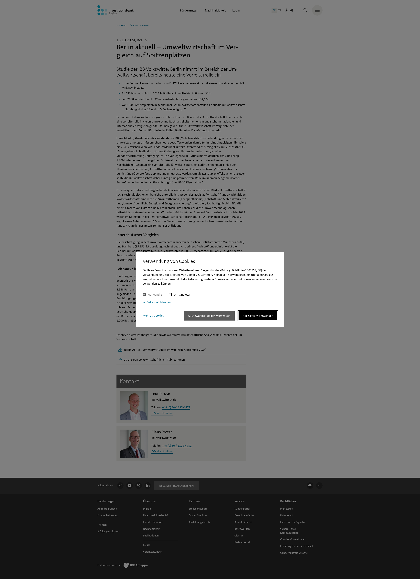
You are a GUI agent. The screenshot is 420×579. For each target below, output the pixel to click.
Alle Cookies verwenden (258, 316)
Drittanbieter (182, 295)
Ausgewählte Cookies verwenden (209, 316)
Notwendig (155, 295)
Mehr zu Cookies (153, 316)
